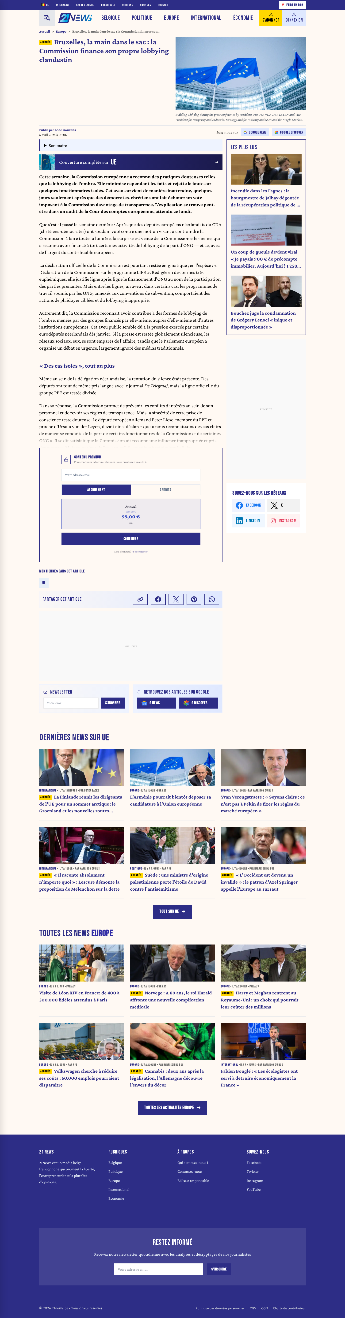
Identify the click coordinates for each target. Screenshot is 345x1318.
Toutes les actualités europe (169, 1107)
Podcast (163, 5)
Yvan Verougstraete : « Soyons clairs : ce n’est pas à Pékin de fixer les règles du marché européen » (263, 804)
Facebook (254, 1162)
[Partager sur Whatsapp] (211, 599)
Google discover (291, 132)
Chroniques (108, 5)
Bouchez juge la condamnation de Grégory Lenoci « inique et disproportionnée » (263, 320)
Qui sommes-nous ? (192, 1162)
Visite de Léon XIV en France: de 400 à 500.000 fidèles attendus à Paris (79, 996)
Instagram (255, 1180)
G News (155, 703)
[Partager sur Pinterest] (194, 599)
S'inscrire (219, 1269)
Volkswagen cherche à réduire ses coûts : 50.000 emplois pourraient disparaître (79, 1078)
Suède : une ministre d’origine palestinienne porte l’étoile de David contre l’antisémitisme (169, 882)
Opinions (127, 5)
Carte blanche (85, 5)
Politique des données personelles (220, 1308)
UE (44, 582)
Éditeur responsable (193, 1180)
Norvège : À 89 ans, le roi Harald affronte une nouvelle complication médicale (171, 1000)
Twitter (253, 1171)
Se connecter (140, 551)
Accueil (44, 31)
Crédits (165, 490)
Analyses (145, 5)
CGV (253, 1308)
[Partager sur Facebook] (158, 599)
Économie (243, 18)
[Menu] (47, 18)
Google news (258, 132)
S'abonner (112, 703)
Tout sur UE (169, 911)
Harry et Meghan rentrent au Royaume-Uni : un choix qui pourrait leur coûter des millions (260, 1000)
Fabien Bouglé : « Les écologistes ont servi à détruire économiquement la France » (259, 1078)
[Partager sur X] (176, 599)
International (206, 18)
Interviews (62, 5)
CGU (264, 1308)
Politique (142, 18)
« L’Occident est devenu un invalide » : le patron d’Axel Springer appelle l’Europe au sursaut (259, 882)
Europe (171, 18)
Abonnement (96, 490)
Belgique (110, 18)
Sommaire (58, 145)
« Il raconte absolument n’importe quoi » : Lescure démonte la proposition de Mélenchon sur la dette (79, 882)
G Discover (199, 703)
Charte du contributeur (289, 1308)
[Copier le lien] (140, 599)
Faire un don (292, 5)
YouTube (254, 1189)
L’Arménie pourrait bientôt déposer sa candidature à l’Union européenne (170, 800)
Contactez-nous (190, 1171)
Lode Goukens (65, 130)
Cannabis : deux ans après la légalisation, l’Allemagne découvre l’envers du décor (167, 1078)
